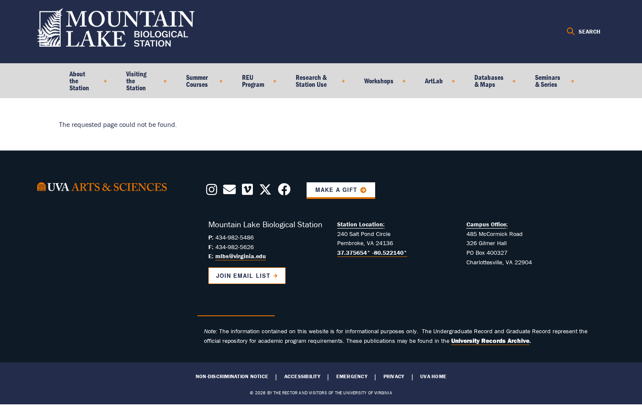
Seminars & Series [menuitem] (542, 84)
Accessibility (302, 376)
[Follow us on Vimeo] (247, 192)
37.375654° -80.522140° (372, 252)
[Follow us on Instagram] (211, 192)
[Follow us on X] (265, 192)
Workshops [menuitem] (373, 83)
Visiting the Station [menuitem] (131, 83)
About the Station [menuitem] (74, 83)
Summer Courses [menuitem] (192, 84)
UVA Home (433, 376)
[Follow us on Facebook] (284, 192)
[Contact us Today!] (229, 192)
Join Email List (243, 276)
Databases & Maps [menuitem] (484, 84)
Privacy (393, 376)
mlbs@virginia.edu (240, 256)
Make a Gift (336, 190)
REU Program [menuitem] (247, 84)
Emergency (351, 376)
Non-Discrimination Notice (232, 376)
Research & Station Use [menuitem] (306, 84)
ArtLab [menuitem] (428, 83)
